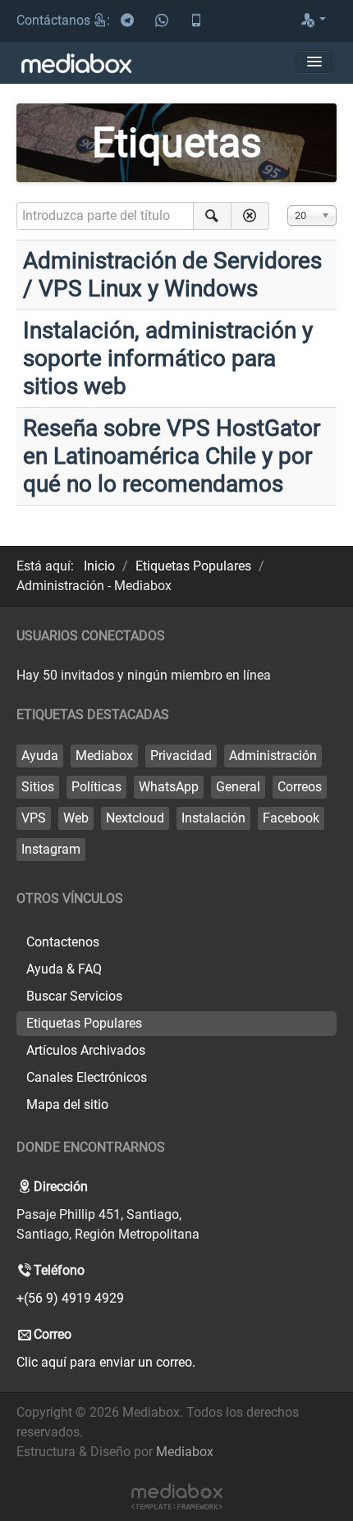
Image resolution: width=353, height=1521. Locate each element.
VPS (33, 818)
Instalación (213, 818)
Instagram (50, 849)
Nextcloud (135, 818)
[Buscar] (212, 216)
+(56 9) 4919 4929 (70, 1298)
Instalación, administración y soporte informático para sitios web (168, 358)
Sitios (37, 787)
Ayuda (39, 755)
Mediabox (104, 755)
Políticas (96, 787)
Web (76, 818)
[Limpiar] (250, 216)
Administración (273, 755)
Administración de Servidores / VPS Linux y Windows (172, 274)
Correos (299, 787)
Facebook (291, 818)
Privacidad (181, 755)
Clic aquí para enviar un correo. (105, 1362)
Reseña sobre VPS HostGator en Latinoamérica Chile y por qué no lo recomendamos (171, 456)
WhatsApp (169, 787)
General (238, 787)
